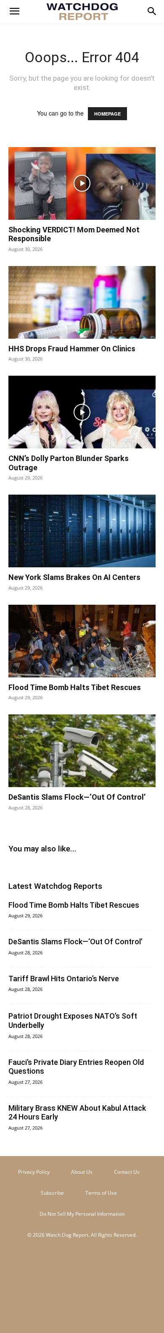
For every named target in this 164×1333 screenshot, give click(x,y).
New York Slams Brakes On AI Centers (74, 577)
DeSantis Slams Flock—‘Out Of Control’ (76, 797)
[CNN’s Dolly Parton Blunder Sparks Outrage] (82, 412)
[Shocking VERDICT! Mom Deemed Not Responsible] (82, 183)
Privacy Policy (34, 1171)
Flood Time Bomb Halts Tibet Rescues (74, 687)
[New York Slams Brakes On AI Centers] (82, 531)
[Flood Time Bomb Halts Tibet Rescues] (82, 641)
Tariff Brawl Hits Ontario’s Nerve (63, 978)
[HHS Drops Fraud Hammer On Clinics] (82, 302)
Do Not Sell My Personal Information (82, 1213)
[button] (14, 11)
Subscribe (52, 1192)
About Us (82, 1171)
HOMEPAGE (107, 114)
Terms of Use (101, 1192)
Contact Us (127, 1171)
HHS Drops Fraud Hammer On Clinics (71, 348)
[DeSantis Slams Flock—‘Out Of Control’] (82, 750)
